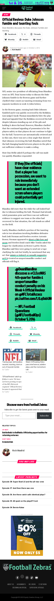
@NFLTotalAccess (30, 294)
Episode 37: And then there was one (18, 488)
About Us (10, 584)
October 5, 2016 (25, 319)
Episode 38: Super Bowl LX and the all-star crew (23, 482)
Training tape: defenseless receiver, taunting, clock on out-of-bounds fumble (12, 364)
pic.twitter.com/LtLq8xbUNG (34, 298)
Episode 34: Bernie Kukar (13, 507)
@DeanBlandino (26, 269)
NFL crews (32, 584)
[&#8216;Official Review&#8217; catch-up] (14, 384)
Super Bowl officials (37, 587)
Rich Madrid (16, 50)
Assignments (21, 584)
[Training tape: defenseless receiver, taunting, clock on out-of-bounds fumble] (12, 355)
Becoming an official (19, 587)
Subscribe (44, 415)
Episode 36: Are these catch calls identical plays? (23, 495)
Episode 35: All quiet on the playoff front (20, 501)
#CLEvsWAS (38, 273)
